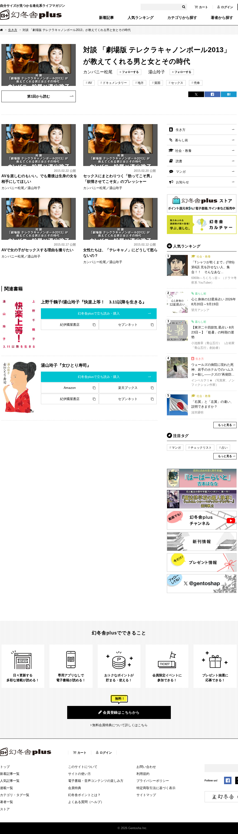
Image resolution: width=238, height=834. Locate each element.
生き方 (12, 30)
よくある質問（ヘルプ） (86, 802)
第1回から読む (38, 96)
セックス (177, 83)
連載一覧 (6, 788)
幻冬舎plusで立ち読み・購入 (99, 313)
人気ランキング (141, 18)
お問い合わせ (146, 767)
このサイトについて (82, 767)
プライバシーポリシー (152, 781)
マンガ (181, 171)
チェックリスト (201, 447)
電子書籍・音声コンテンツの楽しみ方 (95, 781)
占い (224, 447)
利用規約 (142, 774)
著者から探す (222, 18)
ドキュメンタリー (115, 83)
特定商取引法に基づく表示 (155, 788)
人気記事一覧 (10, 781)
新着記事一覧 (10, 774)
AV (90, 83)
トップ (5, 767)
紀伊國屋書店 (69, 324)
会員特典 (74, 788)
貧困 (157, 83)
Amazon (70, 388)
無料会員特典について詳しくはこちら (120, 725)
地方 (141, 83)
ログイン (227, 7)
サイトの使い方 (79, 774)
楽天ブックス (128, 388)
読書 (179, 161)
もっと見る (225, 425)
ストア (5, 809)
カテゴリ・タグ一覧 (14, 795)
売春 (197, 83)
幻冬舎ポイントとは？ (84, 795)
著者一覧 (6, 802)
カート (203, 7)
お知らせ (182, 182)
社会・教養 (183, 151)
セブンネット (128, 324)
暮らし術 (181, 140)
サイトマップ (146, 795)
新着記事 (106, 18)
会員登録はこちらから (121, 712)
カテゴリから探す (182, 18)
